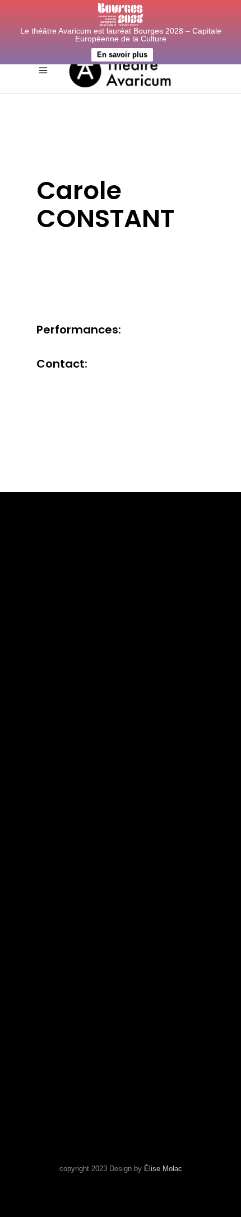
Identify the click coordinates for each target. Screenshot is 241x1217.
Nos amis (58, 774)
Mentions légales (82, 807)
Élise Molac (163, 1168)
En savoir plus (122, 54)
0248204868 (65, 923)
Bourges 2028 (70, 824)
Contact (57, 791)
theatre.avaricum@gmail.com (113, 937)
